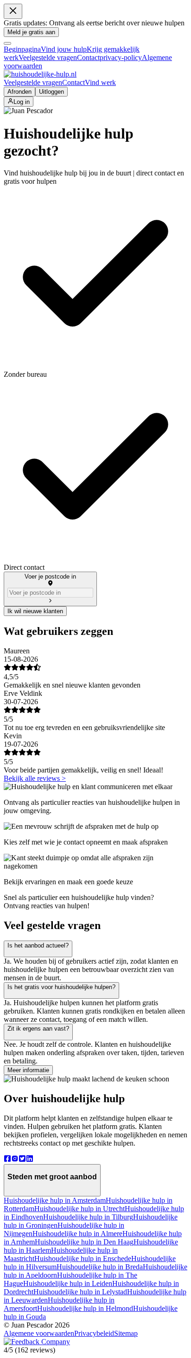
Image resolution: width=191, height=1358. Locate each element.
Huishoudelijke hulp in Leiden (67, 1283)
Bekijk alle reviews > (35, 778)
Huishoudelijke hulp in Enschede (82, 1258)
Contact (73, 82)
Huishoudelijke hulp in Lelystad (80, 1292)
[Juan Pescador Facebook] (7, 1160)
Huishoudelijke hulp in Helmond (85, 1308)
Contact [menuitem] (88, 57)
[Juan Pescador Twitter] (22, 1160)
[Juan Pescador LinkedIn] (29, 1160)
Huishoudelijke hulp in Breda (100, 1267)
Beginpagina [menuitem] (22, 49)
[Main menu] (7, 43)
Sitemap (126, 1333)
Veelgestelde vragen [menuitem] (48, 57)
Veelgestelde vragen (33, 82)
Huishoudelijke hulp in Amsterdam (55, 1200)
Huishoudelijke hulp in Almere (77, 1233)
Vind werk (100, 82)
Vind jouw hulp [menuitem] (64, 49)
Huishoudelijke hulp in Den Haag (84, 1242)
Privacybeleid (94, 1333)
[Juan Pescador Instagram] (15, 1160)
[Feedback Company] (37, 1342)
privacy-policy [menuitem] (121, 57)
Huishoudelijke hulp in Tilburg (88, 1217)
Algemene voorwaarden (39, 1333)
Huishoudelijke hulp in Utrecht (79, 1209)
